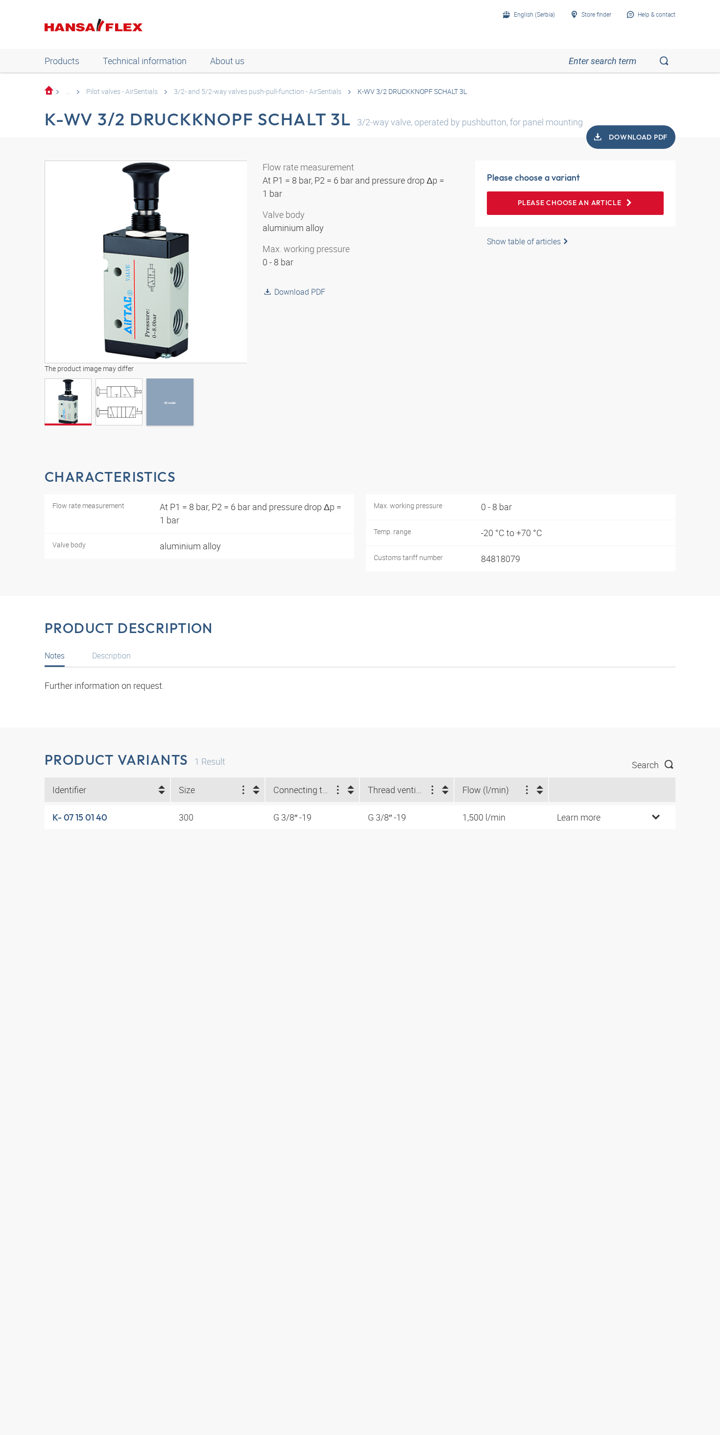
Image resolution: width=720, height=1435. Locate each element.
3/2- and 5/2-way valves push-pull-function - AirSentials (257, 91)
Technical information (145, 61)
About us (227, 61)
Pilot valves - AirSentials (122, 91)
